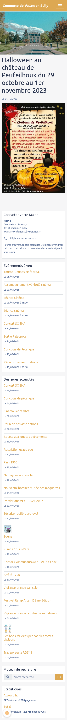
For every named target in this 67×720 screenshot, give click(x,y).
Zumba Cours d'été (16, 549)
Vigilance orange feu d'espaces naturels (30, 613)
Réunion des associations (21, 362)
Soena (8, 536)
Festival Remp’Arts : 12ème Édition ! (28, 600)
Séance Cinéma (14, 297)
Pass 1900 (10, 462)
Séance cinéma (14, 310)
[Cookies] (7, 713)
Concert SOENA (14, 323)
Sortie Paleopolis (15, 336)
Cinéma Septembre (17, 411)
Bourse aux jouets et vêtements (25, 436)
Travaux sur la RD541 (18, 652)
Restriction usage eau (18, 449)
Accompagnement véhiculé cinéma (27, 284)
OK (59, 677)
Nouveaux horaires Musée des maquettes (32, 488)
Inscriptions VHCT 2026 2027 (23, 500)
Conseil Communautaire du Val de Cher (30, 562)
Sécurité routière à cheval (21, 513)
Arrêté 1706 (12, 574)
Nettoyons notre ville (18, 475)
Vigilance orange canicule (21, 587)
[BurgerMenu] (60, 6)
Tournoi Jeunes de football (22, 271)
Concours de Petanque (19, 349)
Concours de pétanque (19, 398)
